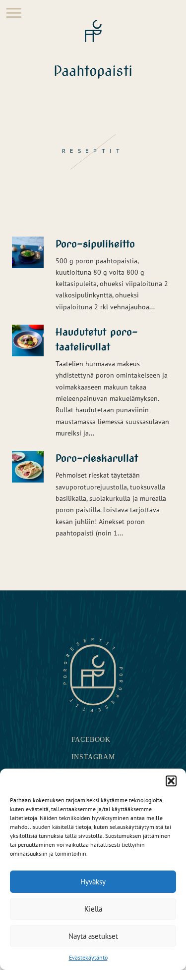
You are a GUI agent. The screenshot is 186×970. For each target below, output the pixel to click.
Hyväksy (93, 881)
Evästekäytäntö (88, 957)
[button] (171, 781)
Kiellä (93, 909)
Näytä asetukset (93, 936)
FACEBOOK (91, 739)
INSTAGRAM (93, 757)
